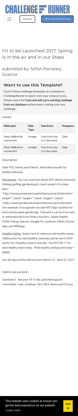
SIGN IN (27, 18)
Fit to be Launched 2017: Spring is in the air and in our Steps (37, 54)
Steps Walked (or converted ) (13, 138)
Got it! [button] (68, 406)
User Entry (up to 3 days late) (49, 138)
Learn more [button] (13, 410)
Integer (32, 136)
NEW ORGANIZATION (57, 18)
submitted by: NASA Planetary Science (31, 71)
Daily (65, 136)
